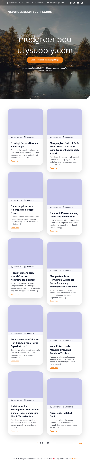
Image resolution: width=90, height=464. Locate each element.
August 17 (30, 200)
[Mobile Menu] (81, 12)
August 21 (30, 137)
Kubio (74, 459)
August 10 (69, 340)
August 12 (30, 333)
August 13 (69, 270)
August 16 (69, 207)
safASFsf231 (18, 137)
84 (48, 443)
